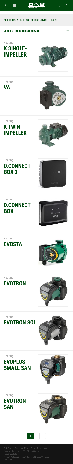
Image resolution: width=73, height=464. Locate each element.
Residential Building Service (33, 19)
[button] (7, 5)
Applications (10, 19)
